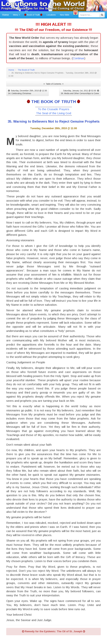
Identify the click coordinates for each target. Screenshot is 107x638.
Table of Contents (53, 84)
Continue (78, 58)
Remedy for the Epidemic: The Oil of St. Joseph (53, 631)
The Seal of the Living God (53, 113)
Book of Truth (33, 15)
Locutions (51, 15)
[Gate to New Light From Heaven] (75, 12)
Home (5, 14)
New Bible (64, 15)
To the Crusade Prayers (53, 109)
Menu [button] (16, 15)
